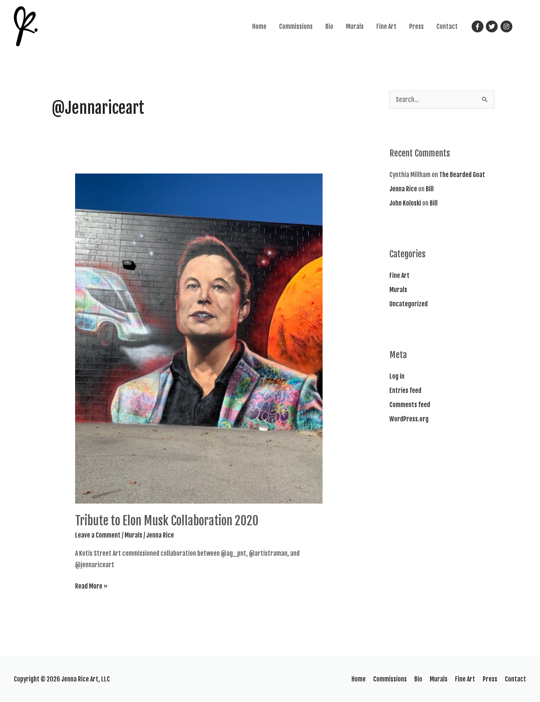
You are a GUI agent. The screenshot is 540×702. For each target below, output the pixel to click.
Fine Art (386, 26)
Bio (329, 26)
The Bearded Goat (462, 175)
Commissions (296, 26)
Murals (355, 26)
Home (259, 26)
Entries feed (405, 390)
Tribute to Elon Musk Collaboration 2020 (167, 520)
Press (416, 26)
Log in (396, 376)
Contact (447, 26)
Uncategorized (408, 304)
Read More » (91, 587)
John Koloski (405, 203)
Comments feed (409, 405)
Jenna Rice (403, 189)
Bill (430, 189)
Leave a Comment (98, 535)
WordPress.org (409, 419)
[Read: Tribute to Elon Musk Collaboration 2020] (199, 338)
